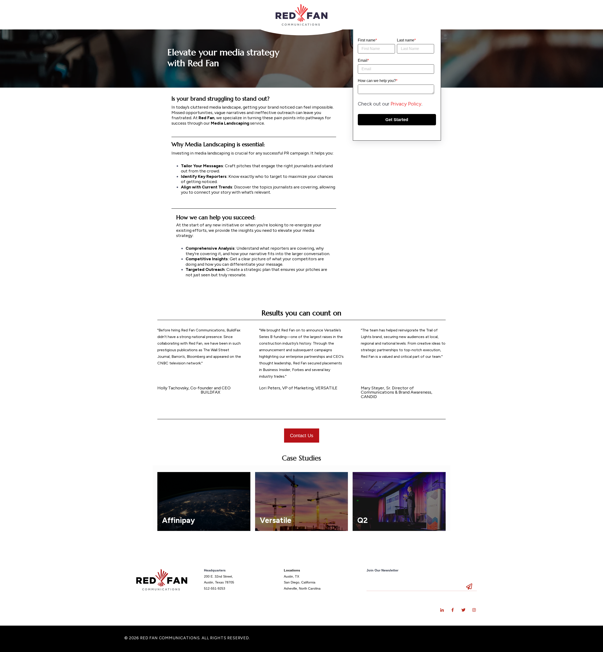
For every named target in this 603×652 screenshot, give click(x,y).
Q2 (362, 520)
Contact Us (301, 435)
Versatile (275, 520)
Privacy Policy (406, 103)
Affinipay (178, 520)
